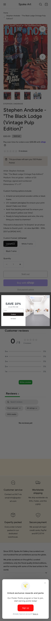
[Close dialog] (48, 296)
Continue (13, 314)
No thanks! (13, 318)
